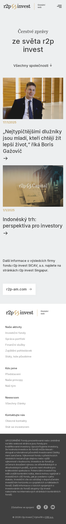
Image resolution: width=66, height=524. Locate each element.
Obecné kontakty (16, 420)
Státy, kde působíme (18, 356)
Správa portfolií (15, 338)
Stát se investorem (17, 426)
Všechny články (15, 403)
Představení (13, 374)
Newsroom (12, 397)
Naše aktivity (13, 326)
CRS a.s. (49, 517)
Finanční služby (15, 344)
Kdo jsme (11, 368)
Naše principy (14, 379)
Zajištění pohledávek (18, 350)
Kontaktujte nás (15, 414)
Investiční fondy (15, 332)
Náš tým (10, 385)
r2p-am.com (17, 289)
